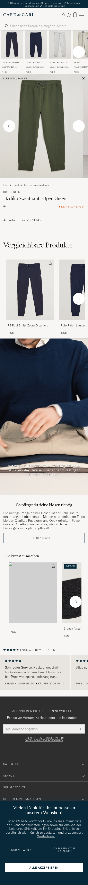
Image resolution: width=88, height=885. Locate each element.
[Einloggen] (63, 14)
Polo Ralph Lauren (35, 63)
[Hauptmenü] (81, 14)
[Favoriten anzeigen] (69, 15)
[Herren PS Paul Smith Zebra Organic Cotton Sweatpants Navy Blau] (12, 44)
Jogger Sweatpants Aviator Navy (34, 66)
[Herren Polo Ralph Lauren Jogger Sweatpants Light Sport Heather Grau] (60, 44)
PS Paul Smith (10, 62)
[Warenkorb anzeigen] (75, 15)
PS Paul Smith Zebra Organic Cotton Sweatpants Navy (27, 326)
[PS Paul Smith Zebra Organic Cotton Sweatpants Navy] (30, 322)
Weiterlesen (46, 836)
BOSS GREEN (11, 192)
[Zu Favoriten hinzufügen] (49, 264)
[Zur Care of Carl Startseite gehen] (18, 14)
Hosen (22, 78)
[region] (44, 672)
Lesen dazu (41, 538)
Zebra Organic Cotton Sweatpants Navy (11, 66)
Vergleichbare (38, 245)
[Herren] (33, 592)
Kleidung (9, 78)
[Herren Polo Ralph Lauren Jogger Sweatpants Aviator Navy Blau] (36, 44)
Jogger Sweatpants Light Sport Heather (59, 66)
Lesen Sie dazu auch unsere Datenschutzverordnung (44, 739)
